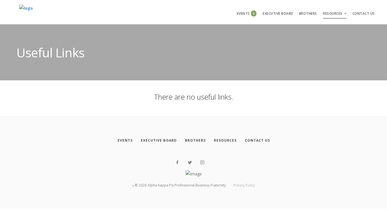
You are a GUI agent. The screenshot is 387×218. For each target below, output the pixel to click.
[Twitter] (190, 162)
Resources (333, 13)
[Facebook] (177, 162)
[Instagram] (202, 162)
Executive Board (278, 13)
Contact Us (363, 13)
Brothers (308, 13)
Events (246, 13)
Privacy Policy (244, 185)
